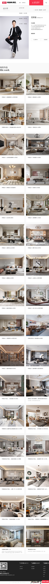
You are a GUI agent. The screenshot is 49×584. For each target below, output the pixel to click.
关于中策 (20, 23)
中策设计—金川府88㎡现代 (7, 217)
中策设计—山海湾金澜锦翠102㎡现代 (10, 157)
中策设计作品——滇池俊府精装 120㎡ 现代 (11, 519)
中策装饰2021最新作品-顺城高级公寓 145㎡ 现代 (12, 428)
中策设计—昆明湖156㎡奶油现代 (9, 187)
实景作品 (23, 2)
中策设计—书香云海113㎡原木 (34, 127)
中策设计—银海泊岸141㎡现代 (34, 97)
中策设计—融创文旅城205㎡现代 (9, 308)
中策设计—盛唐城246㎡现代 (8, 278)
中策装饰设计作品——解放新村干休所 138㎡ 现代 (38, 489)
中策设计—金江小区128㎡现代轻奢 (35, 308)
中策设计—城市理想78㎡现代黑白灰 (35, 368)
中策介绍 (21, 566)
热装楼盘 (20, 13)
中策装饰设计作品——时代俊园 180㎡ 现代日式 (38, 428)
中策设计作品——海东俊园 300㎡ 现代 (10, 398)
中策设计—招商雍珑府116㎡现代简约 (10, 97)
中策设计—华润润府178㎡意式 (34, 157)
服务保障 (20, 18)
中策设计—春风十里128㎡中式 (34, 247)
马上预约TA (35, 39)
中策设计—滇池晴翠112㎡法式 (34, 217)
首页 (20, 2)
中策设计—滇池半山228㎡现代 (8, 247)
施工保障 (25, 13)
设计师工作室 (21, 7)
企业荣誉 (21, 568)
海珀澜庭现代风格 (31, 549)
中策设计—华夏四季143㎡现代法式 (9, 338)
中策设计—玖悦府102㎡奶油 (34, 187)
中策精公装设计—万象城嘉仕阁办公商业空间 (11, 127)
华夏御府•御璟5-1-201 (6, 549)
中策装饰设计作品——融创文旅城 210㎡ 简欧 (11, 458)
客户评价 (25, 18)
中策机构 (25, 23)
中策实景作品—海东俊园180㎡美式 (35, 338)
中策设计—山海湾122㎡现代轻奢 (35, 278)
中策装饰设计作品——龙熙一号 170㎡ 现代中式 (12, 489)
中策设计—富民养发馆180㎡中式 (9, 368)
